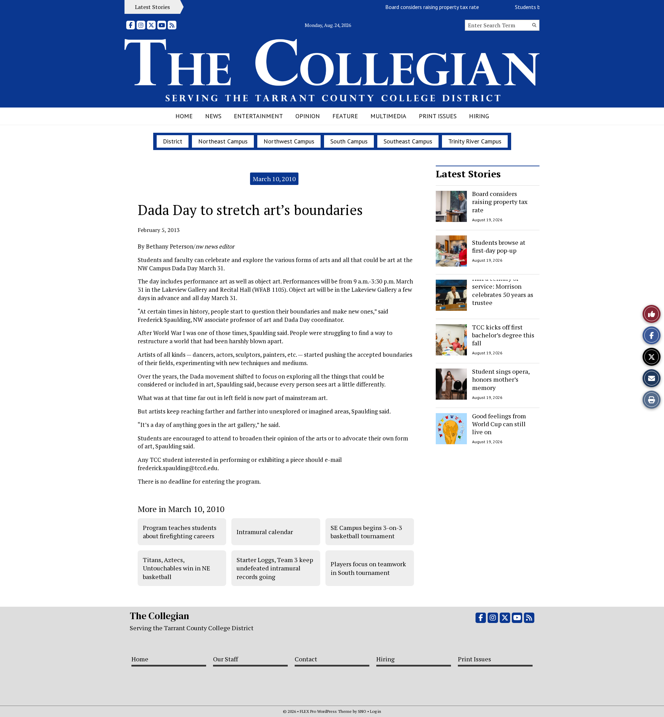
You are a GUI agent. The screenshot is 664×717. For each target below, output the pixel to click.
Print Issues (437, 116)
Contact (306, 659)
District (172, 141)
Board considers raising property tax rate (423, 6)
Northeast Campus (223, 141)
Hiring (479, 116)
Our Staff (225, 659)
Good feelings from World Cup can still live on (499, 424)
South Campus (349, 141)
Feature (345, 116)
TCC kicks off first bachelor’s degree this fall (503, 335)
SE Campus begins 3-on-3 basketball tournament (366, 531)
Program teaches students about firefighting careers (179, 531)
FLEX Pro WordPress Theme (326, 711)
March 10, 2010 (274, 179)
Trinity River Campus (474, 141)
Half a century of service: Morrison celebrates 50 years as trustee (502, 290)
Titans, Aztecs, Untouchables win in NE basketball (176, 568)
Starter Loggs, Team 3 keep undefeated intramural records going (275, 568)
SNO (362, 711)
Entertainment (258, 116)
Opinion (307, 116)
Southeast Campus (408, 141)
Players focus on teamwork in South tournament (368, 568)
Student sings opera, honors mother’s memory (500, 379)
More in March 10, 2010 (181, 508)
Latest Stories (468, 173)
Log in (375, 711)
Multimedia (388, 116)
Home (184, 116)
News (213, 116)
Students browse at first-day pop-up (498, 246)
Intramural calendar (265, 532)
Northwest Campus (289, 141)
